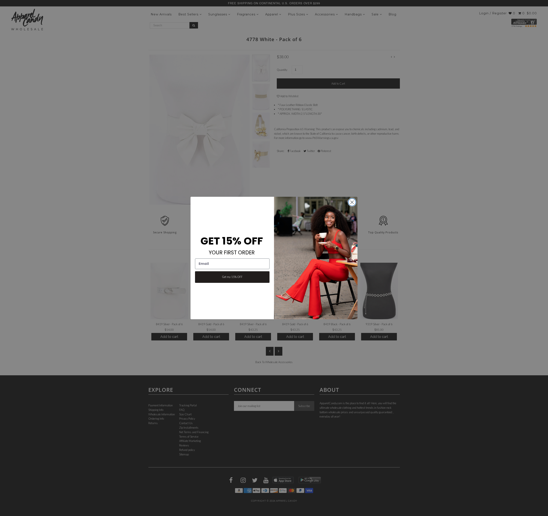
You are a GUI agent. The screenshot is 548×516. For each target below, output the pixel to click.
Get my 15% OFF (232, 277)
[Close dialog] (352, 202)
